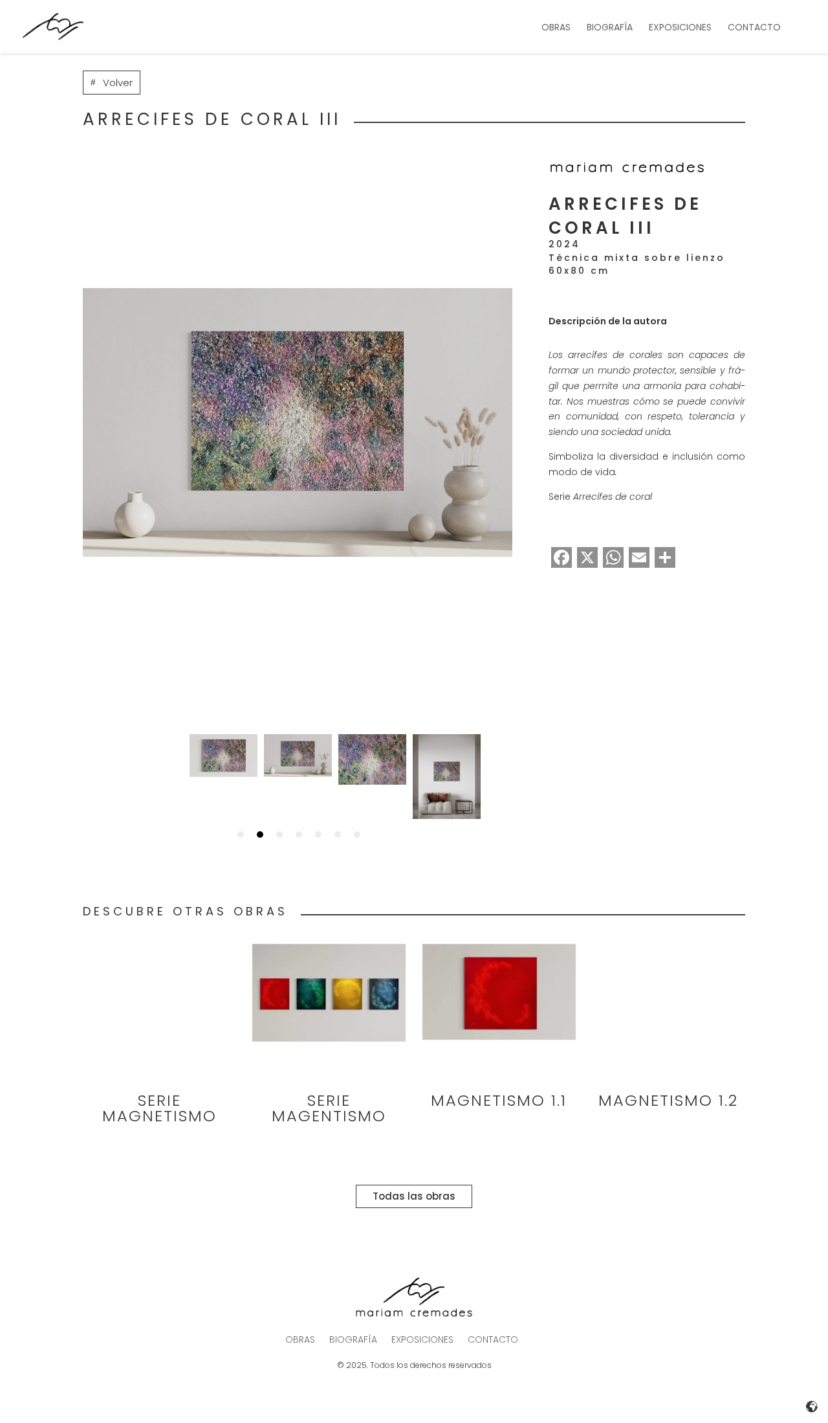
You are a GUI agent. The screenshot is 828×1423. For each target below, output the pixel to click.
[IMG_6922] (297, 422)
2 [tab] (260, 834)
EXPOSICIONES (680, 28)
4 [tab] (299, 834)
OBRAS (556, 28)
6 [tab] (337, 834)
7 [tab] (357, 834)
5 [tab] (318, 834)
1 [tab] (240, 834)
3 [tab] (279, 834)
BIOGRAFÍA (610, 28)
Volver (118, 82)
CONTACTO (754, 28)
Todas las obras (414, 1196)
